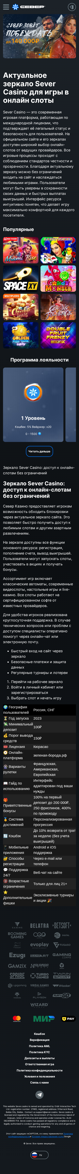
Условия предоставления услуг (48, 1136)
